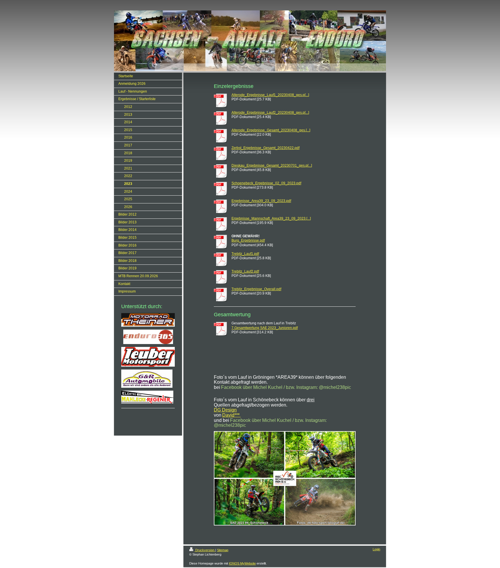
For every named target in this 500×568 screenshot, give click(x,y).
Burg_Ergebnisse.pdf (248, 240)
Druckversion (204, 550)
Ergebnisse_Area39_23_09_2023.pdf (261, 201)
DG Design (225, 409)
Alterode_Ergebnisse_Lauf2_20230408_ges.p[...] (270, 113)
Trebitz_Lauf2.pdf (245, 271)
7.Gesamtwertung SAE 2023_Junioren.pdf (264, 328)
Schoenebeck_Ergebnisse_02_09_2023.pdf (266, 183)
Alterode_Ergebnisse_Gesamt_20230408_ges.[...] (270, 130)
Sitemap (222, 550)
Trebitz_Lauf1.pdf (245, 254)
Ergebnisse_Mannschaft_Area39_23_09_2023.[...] (271, 218)
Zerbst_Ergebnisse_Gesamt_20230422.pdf (265, 148)
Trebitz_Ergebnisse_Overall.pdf (256, 289)
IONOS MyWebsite (242, 563)
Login (376, 549)
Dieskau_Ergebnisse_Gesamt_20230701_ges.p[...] (271, 165)
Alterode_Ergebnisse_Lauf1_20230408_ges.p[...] (270, 95)
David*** (231, 415)
